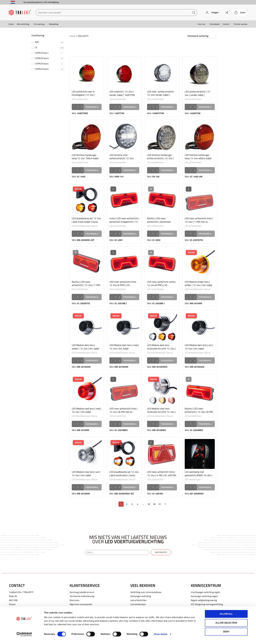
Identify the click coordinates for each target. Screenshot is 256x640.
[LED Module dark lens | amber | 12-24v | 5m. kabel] (87, 327)
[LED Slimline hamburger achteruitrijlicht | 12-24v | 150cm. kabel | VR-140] (162, 137)
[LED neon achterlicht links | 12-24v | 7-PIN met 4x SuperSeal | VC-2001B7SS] (200, 200)
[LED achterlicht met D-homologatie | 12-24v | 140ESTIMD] (87, 74)
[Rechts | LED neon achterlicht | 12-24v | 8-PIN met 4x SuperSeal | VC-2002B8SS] (200, 391)
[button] (87, 107)
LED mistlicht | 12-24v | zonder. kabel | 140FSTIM (122, 93)
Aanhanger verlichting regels (204, 596)
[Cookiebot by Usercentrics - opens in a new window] (24, 634)
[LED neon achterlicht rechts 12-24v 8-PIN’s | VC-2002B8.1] (162, 264)
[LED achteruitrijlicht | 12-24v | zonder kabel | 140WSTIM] (200, 74)
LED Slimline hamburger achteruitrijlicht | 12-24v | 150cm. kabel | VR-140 (160, 158)
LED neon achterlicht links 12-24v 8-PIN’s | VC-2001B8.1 (122, 285)
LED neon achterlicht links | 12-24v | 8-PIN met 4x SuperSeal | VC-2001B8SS (123, 412)
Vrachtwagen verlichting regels (205, 592)
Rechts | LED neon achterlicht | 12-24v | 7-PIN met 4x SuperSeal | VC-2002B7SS (86, 287)
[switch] (90, 634)
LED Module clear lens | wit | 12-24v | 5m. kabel (86, 473)
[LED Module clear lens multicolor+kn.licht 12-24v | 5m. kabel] (162, 391)
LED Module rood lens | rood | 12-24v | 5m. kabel (86, 410)
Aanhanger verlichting (140, 596)
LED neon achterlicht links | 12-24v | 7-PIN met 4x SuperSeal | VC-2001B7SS (199, 222)
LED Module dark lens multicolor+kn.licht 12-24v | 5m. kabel (161, 348)
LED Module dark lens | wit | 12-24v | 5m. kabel (199, 346)
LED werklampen (193, 479)
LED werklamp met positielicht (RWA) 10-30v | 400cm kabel (198, 475)
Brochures (74, 600)
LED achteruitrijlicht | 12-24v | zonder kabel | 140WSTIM (198, 95)
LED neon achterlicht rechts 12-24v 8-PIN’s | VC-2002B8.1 (161, 285)
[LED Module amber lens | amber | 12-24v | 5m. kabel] (200, 264)
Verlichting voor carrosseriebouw (145, 592)
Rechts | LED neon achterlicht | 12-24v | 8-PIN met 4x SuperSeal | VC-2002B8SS (199, 413)
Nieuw (94, 226)
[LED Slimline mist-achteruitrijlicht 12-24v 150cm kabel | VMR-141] (124, 137)
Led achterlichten (138, 600)
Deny (226, 631)
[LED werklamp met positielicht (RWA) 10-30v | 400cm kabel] (200, 454)
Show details (160, 634)
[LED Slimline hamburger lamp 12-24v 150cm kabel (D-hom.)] (87, 137)
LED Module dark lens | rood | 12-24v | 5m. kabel (124, 346)
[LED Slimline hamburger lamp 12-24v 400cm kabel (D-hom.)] (200, 137)
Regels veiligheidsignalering (204, 600)
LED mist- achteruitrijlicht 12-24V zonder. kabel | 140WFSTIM (160, 95)
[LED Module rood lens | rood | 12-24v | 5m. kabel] (87, 391)
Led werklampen (138, 604)
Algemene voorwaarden (81, 604)
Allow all (226, 614)
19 (149, 504)
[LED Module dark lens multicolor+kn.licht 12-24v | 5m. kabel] (162, 327)
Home (72, 36)
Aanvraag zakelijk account (82, 592)
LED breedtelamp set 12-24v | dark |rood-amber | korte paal (86, 222)
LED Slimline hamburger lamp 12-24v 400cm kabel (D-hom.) (198, 158)
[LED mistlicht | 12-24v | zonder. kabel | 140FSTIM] (124, 74)
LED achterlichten (80, 99)
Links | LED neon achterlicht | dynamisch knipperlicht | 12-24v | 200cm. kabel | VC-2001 (124, 223)
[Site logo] (20, 12)
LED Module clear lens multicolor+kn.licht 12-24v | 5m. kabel (161, 412)
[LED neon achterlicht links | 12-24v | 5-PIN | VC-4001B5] (162, 454)
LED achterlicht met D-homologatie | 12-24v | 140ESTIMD (83, 95)
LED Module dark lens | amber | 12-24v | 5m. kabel (85, 346)
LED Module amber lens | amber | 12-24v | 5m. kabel (198, 283)
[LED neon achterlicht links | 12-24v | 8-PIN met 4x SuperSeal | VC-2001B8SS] (124, 391)
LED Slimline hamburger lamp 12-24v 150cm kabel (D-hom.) (85, 158)
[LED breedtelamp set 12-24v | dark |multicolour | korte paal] (124, 454)
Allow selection (226, 622)
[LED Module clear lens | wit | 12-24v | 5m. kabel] (87, 454)
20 (154, 504)
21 (160, 504)
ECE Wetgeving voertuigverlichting (207, 604)
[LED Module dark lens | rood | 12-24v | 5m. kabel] (124, 327)
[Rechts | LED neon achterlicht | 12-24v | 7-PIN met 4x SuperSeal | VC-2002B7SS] (87, 264)
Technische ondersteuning (82, 596)
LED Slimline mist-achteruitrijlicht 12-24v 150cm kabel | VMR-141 (121, 158)
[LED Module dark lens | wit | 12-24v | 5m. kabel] (200, 327)
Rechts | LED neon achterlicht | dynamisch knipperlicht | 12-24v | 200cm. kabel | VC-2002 (159, 223)
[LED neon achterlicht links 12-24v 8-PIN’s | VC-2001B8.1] (124, 264)
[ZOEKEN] (193, 12)
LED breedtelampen (81, 226)
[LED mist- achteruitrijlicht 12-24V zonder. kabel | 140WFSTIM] (162, 74)
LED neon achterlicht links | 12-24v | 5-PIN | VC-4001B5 (161, 473)
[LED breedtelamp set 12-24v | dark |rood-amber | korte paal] (87, 200)
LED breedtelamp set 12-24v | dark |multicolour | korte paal (124, 475)
